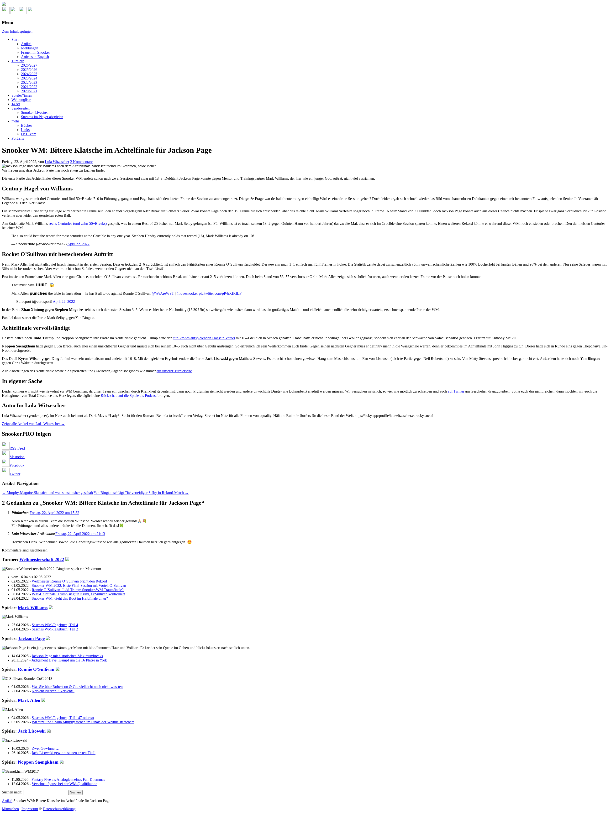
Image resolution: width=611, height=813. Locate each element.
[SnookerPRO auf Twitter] (31, 13)
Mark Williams (32, 607)
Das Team (28, 134)
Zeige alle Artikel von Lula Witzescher (33, 424)
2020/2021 (29, 91)
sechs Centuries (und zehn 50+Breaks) (78, 223)
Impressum (29, 809)
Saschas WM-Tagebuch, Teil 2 (55, 629)
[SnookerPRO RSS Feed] (6, 13)
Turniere (17, 61)
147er (15, 104)
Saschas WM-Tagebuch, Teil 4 (55, 625)
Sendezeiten (20, 108)
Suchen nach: (12, 792)
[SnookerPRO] (305, 4)
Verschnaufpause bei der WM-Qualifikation (64, 784)
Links (25, 130)
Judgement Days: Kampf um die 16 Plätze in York (69, 660)
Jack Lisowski (32, 731)
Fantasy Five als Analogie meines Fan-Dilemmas (68, 779)
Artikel (26, 44)
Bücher (26, 125)
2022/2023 (29, 82)
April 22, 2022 (78, 244)
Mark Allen (29, 700)
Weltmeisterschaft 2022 (41, 559)
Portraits (17, 138)
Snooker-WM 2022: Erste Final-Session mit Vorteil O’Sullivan (79, 585)
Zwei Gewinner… (45, 748)
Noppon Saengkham (38, 762)
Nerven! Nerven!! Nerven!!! (53, 691)
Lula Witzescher (57, 162)
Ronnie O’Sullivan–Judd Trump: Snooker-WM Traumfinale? (78, 590)
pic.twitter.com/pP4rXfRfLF (220, 293)
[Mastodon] (14, 13)
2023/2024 (29, 78)
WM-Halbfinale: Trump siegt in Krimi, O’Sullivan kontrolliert (78, 594)
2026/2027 (29, 65)
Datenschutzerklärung (59, 809)
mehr (15, 121)
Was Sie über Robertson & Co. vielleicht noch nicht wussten (77, 687)
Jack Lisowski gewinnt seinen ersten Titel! (63, 753)
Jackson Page (31, 638)
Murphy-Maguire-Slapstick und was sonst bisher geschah (47, 493)
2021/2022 (29, 87)
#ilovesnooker (187, 293)
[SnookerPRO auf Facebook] (23, 13)
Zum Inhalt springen (17, 31)
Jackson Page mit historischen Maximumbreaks (67, 656)
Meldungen (29, 48)
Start (14, 39)
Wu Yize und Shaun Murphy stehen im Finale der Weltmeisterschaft (83, 722)
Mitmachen (10, 809)
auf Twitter (456, 391)
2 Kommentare (81, 162)
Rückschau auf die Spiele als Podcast (129, 395)
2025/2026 (29, 70)
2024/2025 (29, 74)
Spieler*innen (21, 95)
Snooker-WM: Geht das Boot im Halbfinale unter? (70, 598)
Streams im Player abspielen (42, 117)
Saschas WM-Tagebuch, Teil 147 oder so (63, 718)
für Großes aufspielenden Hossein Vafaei (204, 338)
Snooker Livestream (36, 112)
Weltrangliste (21, 100)
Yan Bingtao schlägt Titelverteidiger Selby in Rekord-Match (141, 493)
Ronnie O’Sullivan (36, 669)
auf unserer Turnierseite (174, 371)
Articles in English (35, 57)
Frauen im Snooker (35, 52)
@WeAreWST (163, 293)
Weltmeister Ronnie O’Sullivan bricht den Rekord (69, 581)
